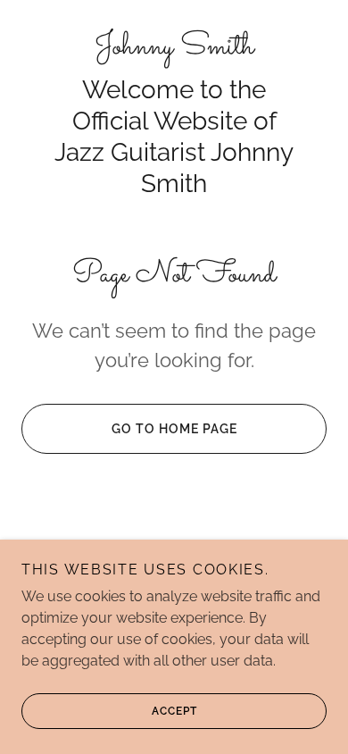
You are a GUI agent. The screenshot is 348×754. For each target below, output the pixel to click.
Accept (174, 711)
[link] (174, 48)
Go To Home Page (174, 429)
